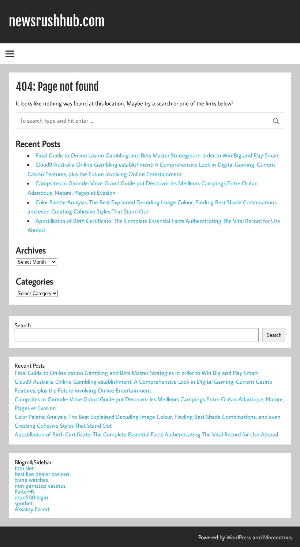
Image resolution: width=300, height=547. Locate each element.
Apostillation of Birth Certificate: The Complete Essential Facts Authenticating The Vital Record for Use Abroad (146, 434)
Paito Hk (25, 491)
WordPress (238, 537)
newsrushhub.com (57, 21)
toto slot (24, 468)
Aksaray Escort (32, 509)
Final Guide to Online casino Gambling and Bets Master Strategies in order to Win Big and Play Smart (157, 155)
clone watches (31, 479)
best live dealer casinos (42, 473)
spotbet (24, 503)
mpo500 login (31, 497)
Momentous (277, 537)
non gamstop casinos (40, 485)
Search (23, 325)
